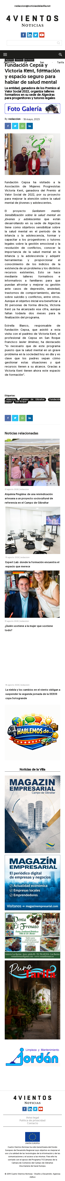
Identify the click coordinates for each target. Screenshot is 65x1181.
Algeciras (9, 62)
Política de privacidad (32, 1120)
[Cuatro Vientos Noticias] (32, 21)
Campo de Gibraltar (32, 399)
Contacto (32, 1123)
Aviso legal (32, 1118)
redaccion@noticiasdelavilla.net (32, 6)
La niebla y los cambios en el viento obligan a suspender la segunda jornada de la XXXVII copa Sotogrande (32, 694)
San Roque (44, 66)
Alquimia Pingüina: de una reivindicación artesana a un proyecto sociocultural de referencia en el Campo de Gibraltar (29, 498)
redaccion (14, 119)
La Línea (27, 66)
